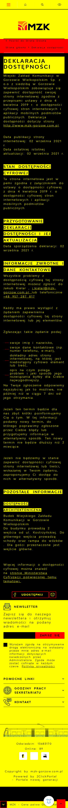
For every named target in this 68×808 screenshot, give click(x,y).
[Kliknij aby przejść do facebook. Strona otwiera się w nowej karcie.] (23, 756)
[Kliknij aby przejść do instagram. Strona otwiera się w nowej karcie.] (34, 756)
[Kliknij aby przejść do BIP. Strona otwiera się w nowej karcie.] (45, 756)
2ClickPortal (47, 776)
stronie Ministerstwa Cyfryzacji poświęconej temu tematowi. (30, 577)
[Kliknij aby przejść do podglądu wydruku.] (53, 594)
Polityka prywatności (38, 666)
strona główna (36, 40)
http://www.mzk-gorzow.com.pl (31, 125)
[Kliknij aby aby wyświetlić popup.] (49, 801)
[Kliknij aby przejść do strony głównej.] (25, 4)
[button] (3, 804)
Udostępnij (32, 594)
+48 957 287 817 (19, 296)
